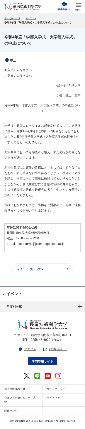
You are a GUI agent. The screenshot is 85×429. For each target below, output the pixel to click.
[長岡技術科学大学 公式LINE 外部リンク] (37, 376)
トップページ (12, 18)
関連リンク (10, 410)
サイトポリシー (56, 388)
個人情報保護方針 (14, 388)
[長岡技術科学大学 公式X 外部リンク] (27, 376)
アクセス (27, 349)
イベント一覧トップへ (43, 269)
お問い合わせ (55, 349)
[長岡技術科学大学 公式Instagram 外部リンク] (58, 376)
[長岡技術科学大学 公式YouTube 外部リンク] (48, 376)
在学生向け (64, 6)
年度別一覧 (79, 306)
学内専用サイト (42, 361)
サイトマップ (55, 397)
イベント (31, 18)
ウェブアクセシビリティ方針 (20, 399)
